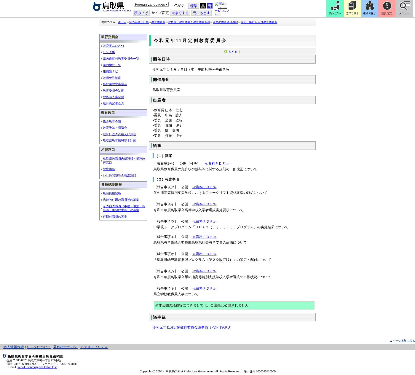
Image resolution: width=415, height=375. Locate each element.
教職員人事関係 (113, 97)
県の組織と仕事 (139, 22)
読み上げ (141, 13)
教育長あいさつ (113, 46)
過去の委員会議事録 (225, 22)
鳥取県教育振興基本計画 (119, 140)
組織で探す (369, 13)
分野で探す (352, 13)
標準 (193, 6)
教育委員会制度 (113, 90)
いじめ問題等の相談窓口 (119, 175)
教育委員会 (158, 22)
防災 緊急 (387, 13)
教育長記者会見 (113, 103)
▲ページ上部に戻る (402, 340)
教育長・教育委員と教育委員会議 (189, 22)
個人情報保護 (13, 347)
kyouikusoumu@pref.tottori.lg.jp (37, 367)
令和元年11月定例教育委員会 (259, 22)
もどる (232, 51)
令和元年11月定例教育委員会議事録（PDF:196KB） (193, 327)
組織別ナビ (110, 71)
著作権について (65, 347)
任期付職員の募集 (115, 216)
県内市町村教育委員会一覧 (121, 58)
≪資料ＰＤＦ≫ (217, 163)
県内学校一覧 (112, 65)
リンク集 (109, 52)
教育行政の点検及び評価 (119, 134)
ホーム (122, 22)
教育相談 (109, 169)
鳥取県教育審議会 (115, 84)
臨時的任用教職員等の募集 (121, 199)
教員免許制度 (112, 78)
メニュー (404, 13)
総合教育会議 (112, 121)
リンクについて (39, 347)
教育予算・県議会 (115, 127)
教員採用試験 (112, 193)
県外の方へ (335, 13)
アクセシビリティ (94, 347)
